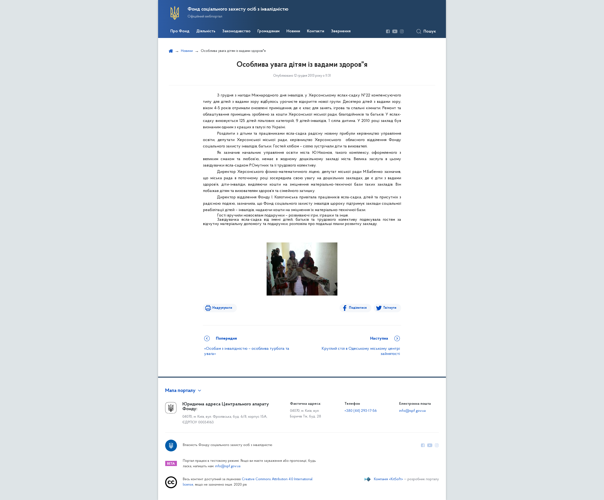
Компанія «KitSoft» (388, 479)
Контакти (315, 31)
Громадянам (268, 31)
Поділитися (358, 308)
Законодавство (236, 31)
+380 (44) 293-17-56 (360, 411)
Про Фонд (179, 31)
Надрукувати (222, 308)
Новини (293, 31)
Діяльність (205, 31)
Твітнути (389, 308)
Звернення (341, 31)
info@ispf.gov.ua (412, 411)
